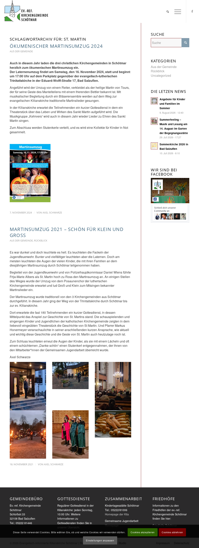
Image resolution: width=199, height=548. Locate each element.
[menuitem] (168, 11)
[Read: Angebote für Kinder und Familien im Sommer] (154, 100)
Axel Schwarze (52, 212)
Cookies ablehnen (172, 532)
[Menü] (176, 11)
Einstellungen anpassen (100, 540)
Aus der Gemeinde (21, 51)
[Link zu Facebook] (192, 11)
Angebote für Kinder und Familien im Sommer (172, 103)
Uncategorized (161, 75)
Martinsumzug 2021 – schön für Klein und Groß (67, 232)
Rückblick (40, 240)
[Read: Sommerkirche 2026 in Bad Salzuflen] (154, 145)
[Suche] (168, 11)
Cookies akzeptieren (142, 532)
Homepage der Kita (117, 514)
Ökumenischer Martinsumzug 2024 (56, 46)
